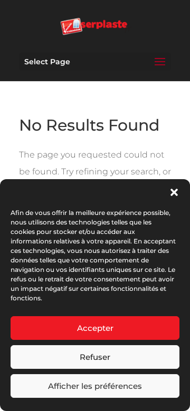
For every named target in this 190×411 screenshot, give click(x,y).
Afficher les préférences (95, 386)
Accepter (95, 328)
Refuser (95, 357)
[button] (174, 192)
